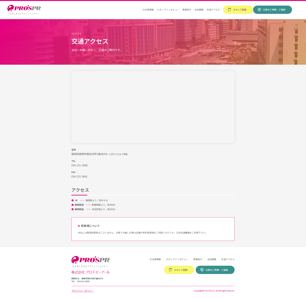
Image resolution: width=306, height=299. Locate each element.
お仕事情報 (148, 9)
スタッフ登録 (237, 9)
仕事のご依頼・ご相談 (271, 9)
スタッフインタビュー (168, 9)
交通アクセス (213, 9)
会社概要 (199, 9)
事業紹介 (186, 9)
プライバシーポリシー (82, 290)
